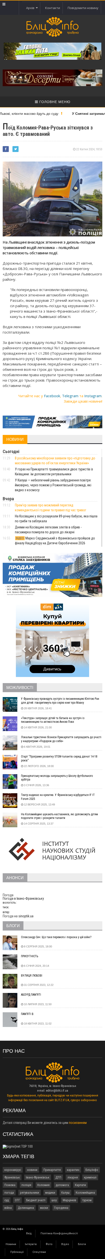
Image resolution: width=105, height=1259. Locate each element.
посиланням (78, 1123)
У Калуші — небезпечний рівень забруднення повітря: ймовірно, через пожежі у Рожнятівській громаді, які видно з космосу (53, 485)
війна (8, 1208)
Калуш (65, 1192)
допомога (62, 1185)
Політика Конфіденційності (59, 1233)
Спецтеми (39, 1252)
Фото (49, 1244)
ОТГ (17, 1200)
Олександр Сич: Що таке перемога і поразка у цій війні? (56, 937)
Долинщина (26, 1208)
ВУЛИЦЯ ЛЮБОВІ (31, 975)
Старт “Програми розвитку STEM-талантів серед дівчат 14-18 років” (59, 758)
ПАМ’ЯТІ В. (27, 1014)
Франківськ (12, 1177)
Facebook (52, 395)
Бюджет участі (35, 1200)
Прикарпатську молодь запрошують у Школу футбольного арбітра (57, 777)
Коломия (43, 1185)
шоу (54, 1200)
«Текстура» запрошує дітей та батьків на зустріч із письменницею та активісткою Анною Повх (52, 720)
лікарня (72, 1177)
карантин (73, 1170)
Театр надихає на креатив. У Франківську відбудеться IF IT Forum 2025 (58, 797)
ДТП (58, 1177)
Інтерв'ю (31, 1244)
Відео (65, 1244)
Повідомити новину (83, 8)
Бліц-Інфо (91, 1170)
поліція (26, 1185)
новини (32, 1170)
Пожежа (9, 1185)
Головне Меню (54, 102)
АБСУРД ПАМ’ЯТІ (31, 994)
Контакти (52, 8)
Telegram (70, 395)
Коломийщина (85, 1192)
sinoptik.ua (25, 916)
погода (9, 1192)
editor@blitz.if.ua (57, 1090)
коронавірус (12, 1170)
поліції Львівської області (48, 316)
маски (44, 1208)
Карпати (80, 1185)
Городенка (61, 1208)
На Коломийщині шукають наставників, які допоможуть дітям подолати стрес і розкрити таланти (59, 816)
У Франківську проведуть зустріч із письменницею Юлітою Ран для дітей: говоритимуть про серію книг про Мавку (60, 700)
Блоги (82, 1244)
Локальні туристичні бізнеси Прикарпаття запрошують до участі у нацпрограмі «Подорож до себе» (61, 739)
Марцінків (69, 1200)
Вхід (29, 1233)
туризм (87, 1200)
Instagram (93, 395)
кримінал (90, 1177)
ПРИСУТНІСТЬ (29, 956)
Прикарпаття (52, 1170)
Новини (11, 1244)
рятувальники (29, 1192)
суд (6, 1200)
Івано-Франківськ (37, 1177)
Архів (31, 8)
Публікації (17, 1252)
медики (50, 1192)
